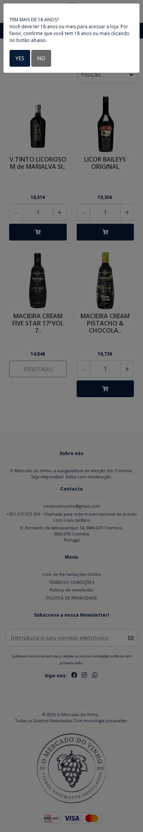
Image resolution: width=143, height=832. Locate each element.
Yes (19, 58)
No (41, 58)
